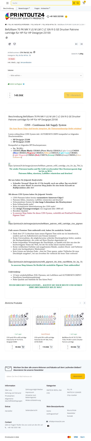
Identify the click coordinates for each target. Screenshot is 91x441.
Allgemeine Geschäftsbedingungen (13, 400)
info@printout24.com (56, 421)
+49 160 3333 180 (14, 427)
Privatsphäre (9, 396)
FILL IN (69, 389)
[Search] (77, 3)
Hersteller (8, 411)
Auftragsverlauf (52, 414)
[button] (80, 303)
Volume (10, 70)
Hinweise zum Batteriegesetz (31, 396)
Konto (49, 411)
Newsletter (71, 413)
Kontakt (70, 416)
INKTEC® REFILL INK (54, 390)
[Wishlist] (14, 44)
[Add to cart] (23, 347)
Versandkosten (26, 62)
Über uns (8, 390)
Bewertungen (24, 8)
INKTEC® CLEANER (74, 392)
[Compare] (10, 44)
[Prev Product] (76, 44)
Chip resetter (72, 395)
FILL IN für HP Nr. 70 (23, 55)
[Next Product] (81, 44)
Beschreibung (8, 8)
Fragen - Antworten (42, 8)
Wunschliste (71, 410)
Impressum (30, 392)
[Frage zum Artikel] (23, 84)
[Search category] (74, 3)
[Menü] (7, 3)
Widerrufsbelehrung (33, 400)
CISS (48, 393)
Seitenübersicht (31, 410)
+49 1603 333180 (56, 16)
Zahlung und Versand (13, 393)
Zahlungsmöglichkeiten (34, 389)
